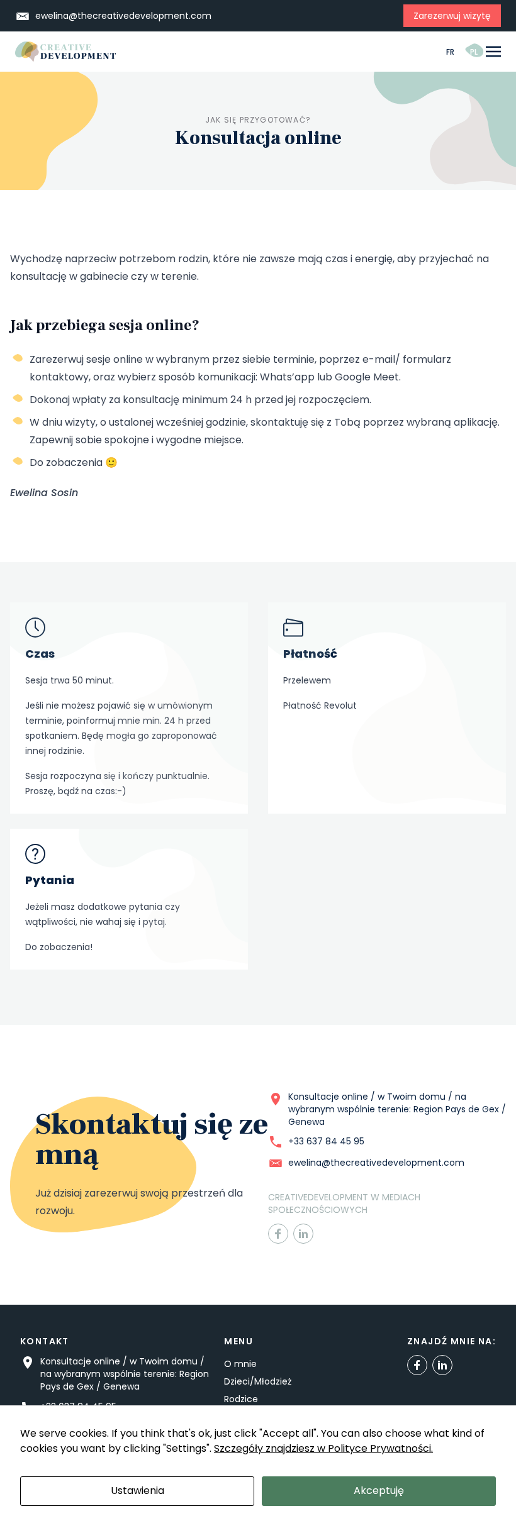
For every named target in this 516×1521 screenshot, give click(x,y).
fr (450, 52)
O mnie (240, 1364)
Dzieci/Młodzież (257, 1381)
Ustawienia (137, 1490)
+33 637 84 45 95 (326, 1141)
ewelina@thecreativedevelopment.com (123, 15)
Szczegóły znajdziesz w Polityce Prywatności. (323, 1448)
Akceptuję (379, 1490)
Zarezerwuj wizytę (452, 15)
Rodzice (241, 1399)
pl (474, 52)
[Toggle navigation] (493, 52)
